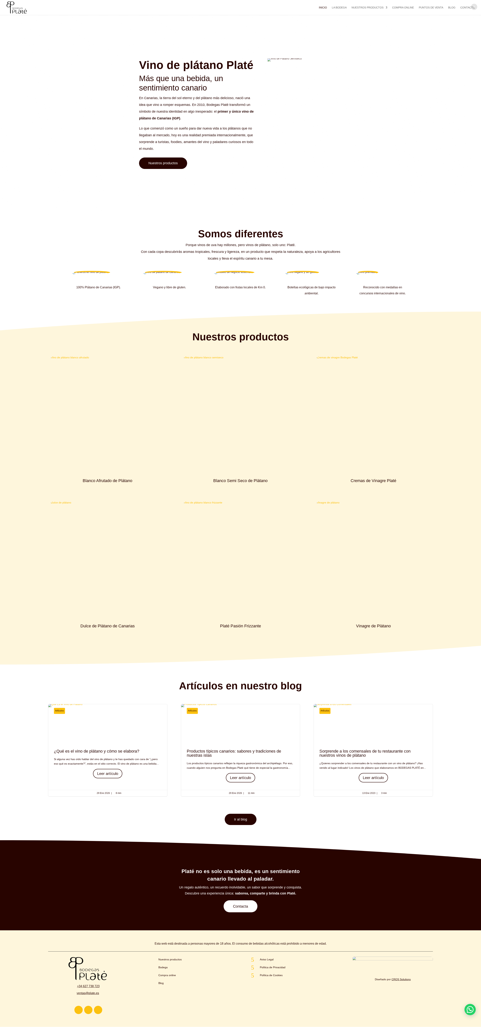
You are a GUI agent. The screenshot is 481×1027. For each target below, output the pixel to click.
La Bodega (339, 7)
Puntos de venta (431, 7)
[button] (474, 7)
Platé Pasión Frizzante (240, 626)
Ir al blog (240, 819)
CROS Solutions (401, 979)
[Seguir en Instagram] (78, 1010)
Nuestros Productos (367, 7)
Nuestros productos (163, 163)
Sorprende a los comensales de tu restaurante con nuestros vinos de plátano (373, 750)
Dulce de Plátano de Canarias (107, 626)
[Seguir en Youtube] (88, 1010)
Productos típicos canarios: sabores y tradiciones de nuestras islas (240, 750)
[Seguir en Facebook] (98, 1010)
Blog (451, 7)
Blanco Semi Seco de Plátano (240, 480)
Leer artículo (107, 774)
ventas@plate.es (88, 993)
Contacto (467, 7)
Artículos (59, 710)
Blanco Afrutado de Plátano (107, 480)
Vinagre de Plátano (373, 626)
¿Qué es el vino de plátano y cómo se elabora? (107, 750)
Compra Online (403, 7)
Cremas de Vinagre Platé (373, 480)
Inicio (323, 7)
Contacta (240, 906)
